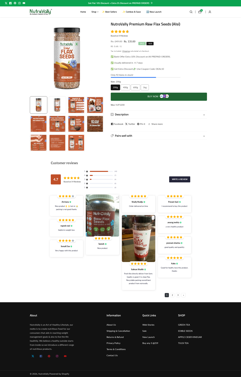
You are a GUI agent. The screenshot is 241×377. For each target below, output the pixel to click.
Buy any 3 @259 (150, 343)
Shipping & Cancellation (118, 330)
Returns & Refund (115, 337)
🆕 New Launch (154, 11)
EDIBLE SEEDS (185, 330)
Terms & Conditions (116, 349)
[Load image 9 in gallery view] (38, 142)
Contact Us (112, 355)
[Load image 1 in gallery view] (38, 105)
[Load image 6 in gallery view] (57, 124)
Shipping (126, 51)
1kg (145, 88)
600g (136, 88)
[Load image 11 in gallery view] (76, 142)
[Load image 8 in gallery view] (95, 124)
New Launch (148, 337)
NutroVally (43, 374)
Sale (144, 330)
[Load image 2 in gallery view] (57, 105)
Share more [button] (157, 124)
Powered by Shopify (59, 374)
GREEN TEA (184, 324)
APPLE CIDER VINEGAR (190, 337)
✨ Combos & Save (131, 11)
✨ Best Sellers (109, 11)
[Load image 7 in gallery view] (76, 124)
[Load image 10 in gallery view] (57, 142)
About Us (111, 324)
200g (116, 88)
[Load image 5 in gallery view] (38, 124)
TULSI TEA (183, 343)
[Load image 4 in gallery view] (95, 105)
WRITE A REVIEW (179, 179)
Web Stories (148, 324)
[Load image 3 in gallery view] (76, 105)
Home (83, 11)
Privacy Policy (113, 343)
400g (126, 88)
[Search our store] (192, 11)
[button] (93, 11)
